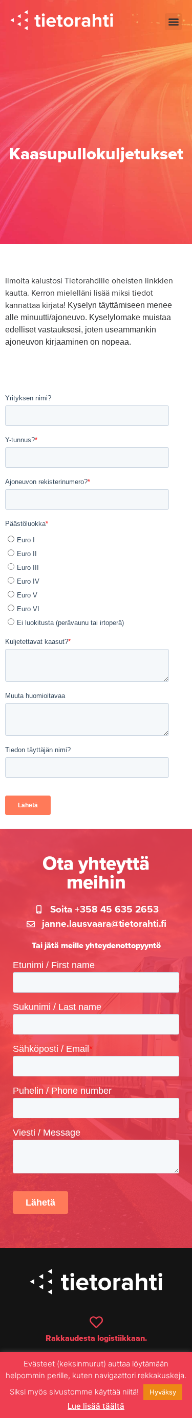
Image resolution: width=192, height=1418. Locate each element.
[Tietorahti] (61, 21)
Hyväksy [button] (163, 1392)
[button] (173, 21)
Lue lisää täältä (96, 1406)
